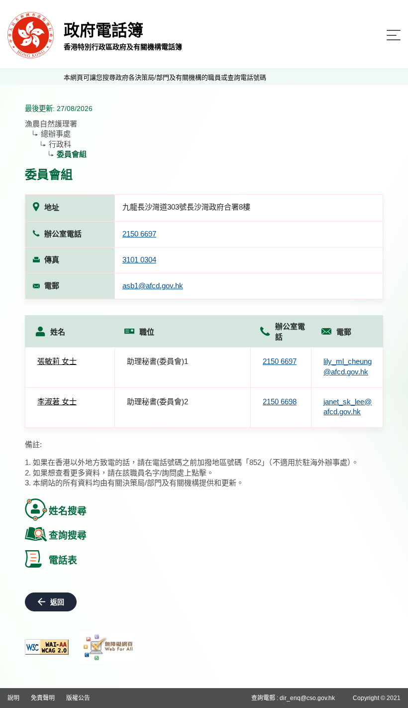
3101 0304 (139, 259)
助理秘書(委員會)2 (157, 401)
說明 (13, 698)
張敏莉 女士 (57, 361)
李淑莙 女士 (57, 401)
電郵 (343, 332)
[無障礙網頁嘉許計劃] (108, 647)
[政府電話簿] (30, 34)
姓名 (57, 332)
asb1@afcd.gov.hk (152, 285)
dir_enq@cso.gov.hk (307, 698)
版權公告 (78, 698)
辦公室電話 (290, 331)
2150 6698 (280, 401)
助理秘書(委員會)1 (157, 361)
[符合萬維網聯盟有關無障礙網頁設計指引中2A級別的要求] (47, 647)
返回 (57, 602)
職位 (146, 332)
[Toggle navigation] (394, 35)
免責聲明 (43, 698)
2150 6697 (139, 234)
